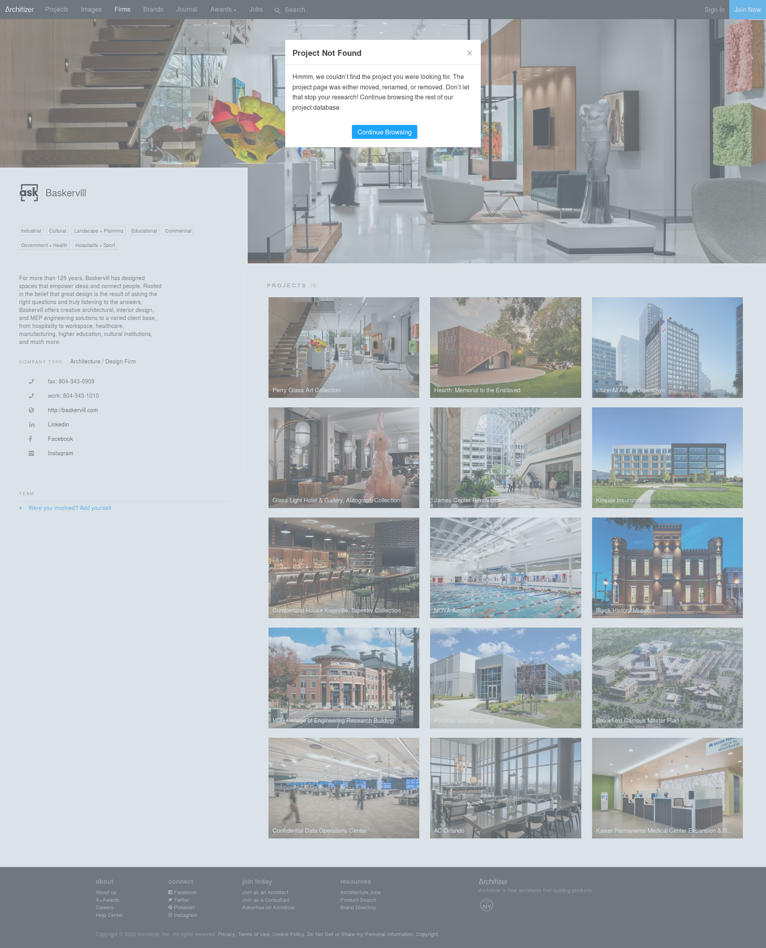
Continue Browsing (384, 131)
